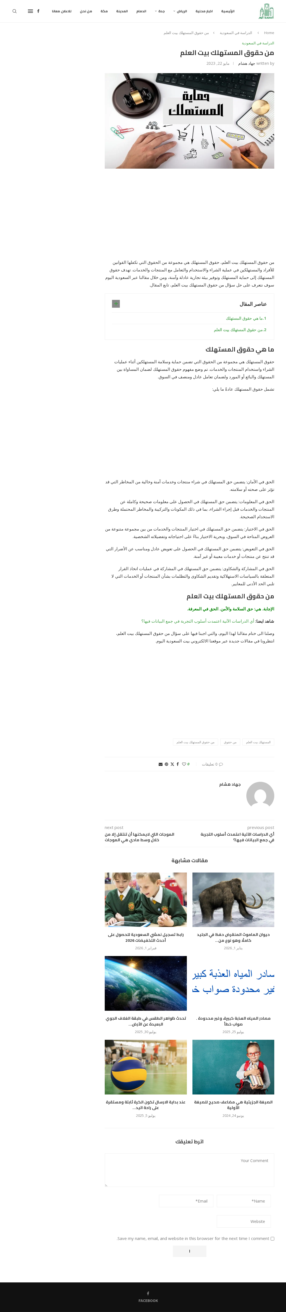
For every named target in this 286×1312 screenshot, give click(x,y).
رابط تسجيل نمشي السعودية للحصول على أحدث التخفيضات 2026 (146, 937)
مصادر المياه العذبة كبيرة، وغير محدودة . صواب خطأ (233, 1021)
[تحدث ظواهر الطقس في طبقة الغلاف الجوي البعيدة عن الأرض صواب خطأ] (146, 983)
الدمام (141, 11)
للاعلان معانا (62, 11)
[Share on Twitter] (172, 764)
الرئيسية (228, 11)
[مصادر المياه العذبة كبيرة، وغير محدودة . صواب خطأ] (233, 983)
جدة (161, 11)
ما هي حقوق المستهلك (244, 318)
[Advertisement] (189, 217)
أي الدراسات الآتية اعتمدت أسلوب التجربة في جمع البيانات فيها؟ (197, 621)
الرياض (182, 11)
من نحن (86, 11)
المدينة (122, 11)
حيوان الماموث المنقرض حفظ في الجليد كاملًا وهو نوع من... (233, 937)
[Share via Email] (161, 764)
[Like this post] (184, 764)
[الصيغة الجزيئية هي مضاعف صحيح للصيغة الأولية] (233, 1067)
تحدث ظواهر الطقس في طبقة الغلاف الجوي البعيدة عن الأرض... (146, 1021)
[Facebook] (38, 11)
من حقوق (230, 742)
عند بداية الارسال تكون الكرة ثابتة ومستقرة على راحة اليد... (145, 1105)
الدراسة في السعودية (236, 32)
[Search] (14, 11)
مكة (104, 11)
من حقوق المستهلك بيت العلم (238, 329)
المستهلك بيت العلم (258, 742)
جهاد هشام (246, 63)
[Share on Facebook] (178, 764)
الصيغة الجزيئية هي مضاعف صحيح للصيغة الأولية (233, 1105)
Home (269, 32)
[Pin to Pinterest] (166, 764)
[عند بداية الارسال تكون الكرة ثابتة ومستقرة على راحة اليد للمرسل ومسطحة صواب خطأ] (146, 1067)
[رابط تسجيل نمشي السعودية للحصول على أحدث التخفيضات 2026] (146, 900)
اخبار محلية (204, 11)
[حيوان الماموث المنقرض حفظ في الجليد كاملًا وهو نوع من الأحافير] (233, 900)
